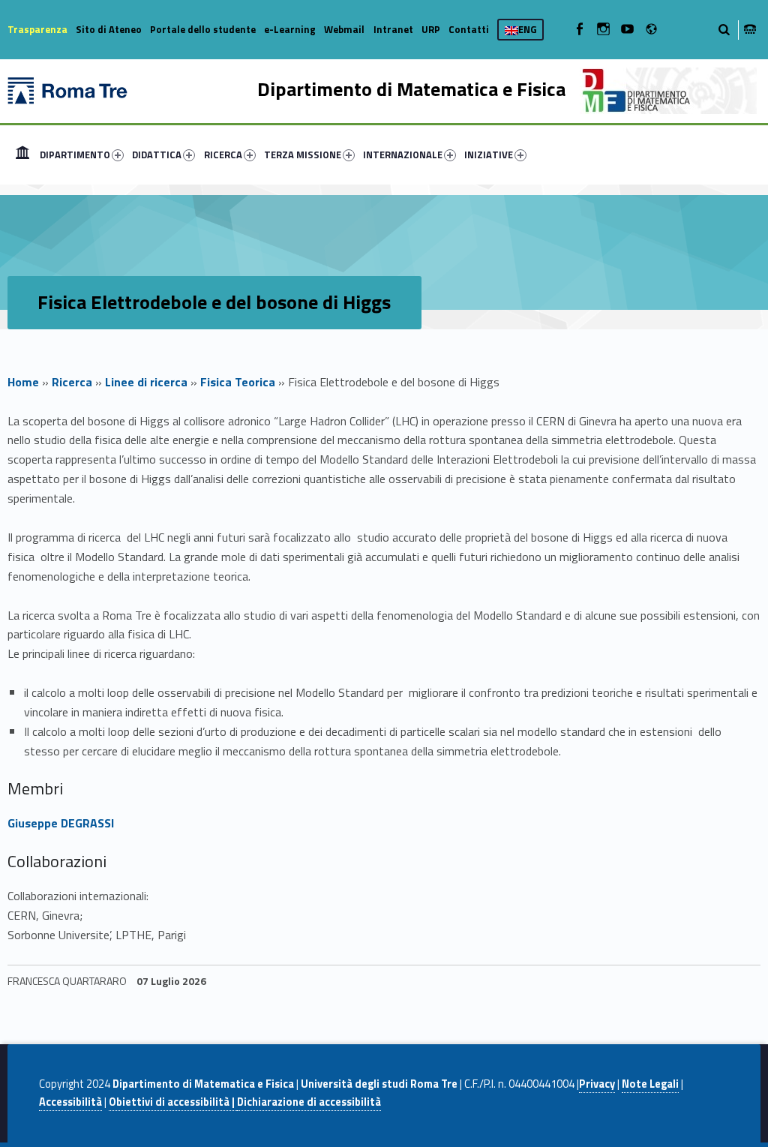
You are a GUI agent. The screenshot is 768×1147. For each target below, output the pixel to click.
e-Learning (290, 29)
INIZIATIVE (488, 154)
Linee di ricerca (146, 382)
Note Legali (650, 1084)
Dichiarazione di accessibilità (309, 1102)
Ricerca (72, 382)
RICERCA (223, 154)
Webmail (344, 29)
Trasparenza (38, 29)
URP (431, 29)
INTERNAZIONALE (402, 154)
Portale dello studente (203, 29)
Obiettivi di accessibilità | (173, 1102)
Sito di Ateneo (109, 29)
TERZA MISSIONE (302, 154)
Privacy (597, 1084)
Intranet (393, 29)
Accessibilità (70, 1102)
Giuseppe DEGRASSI (61, 823)
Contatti (468, 29)
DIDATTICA (157, 154)
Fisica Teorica (237, 382)
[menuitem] (23, 155)
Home (23, 154)
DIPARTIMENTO (75, 154)
